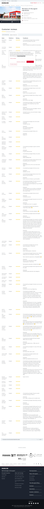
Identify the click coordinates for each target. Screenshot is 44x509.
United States (11, 465)
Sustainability (32, 479)
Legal (15, 505)
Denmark (7, 463)
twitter (36, 463)
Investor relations (34, 492)
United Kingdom (5, 465)
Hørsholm (3, 476)
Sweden (19, 463)
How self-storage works (19, 476)
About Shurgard (33, 473)
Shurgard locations (6, 473)
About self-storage (19, 473)
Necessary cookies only (21, 61)
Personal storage (18, 485)
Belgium (3, 463)
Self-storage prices (18, 478)
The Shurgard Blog (34, 483)
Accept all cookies (30, 61)
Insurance (32, 489)
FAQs (13, 505)
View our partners (13, 58)
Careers (31, 495)
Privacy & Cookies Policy (20, 505)
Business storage (18, 487)
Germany (15, 463)
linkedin (41, 465)
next (40, 439)
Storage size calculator (19, 483)
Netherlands (24, 463)
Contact (31, 486)
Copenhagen (4, 474)
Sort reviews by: (5, 34)
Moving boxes (33, 470)
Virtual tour (26, 20)
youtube (38, 463)
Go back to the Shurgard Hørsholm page (11, 439)
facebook (34, 463)
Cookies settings (13, 64)
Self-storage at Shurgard (8, 470)
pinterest (40, 463)
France (11, 463)
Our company (32, 476)
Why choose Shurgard (19, 474)
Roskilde (3, 478)
